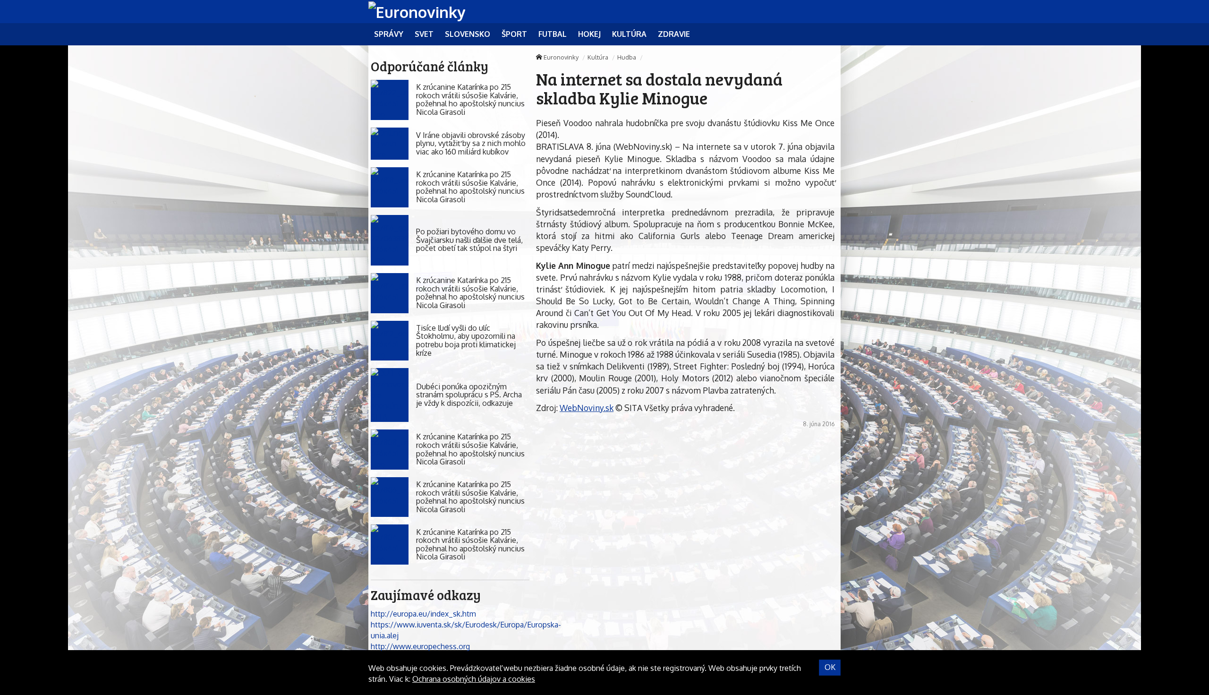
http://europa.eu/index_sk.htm (423, 613)
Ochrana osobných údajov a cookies (473, 679)
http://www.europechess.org (420, 646)
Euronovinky (561, 57)
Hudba (626, 57)
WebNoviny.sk (586, 408)
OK (830, 667)
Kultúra (597, 57)
